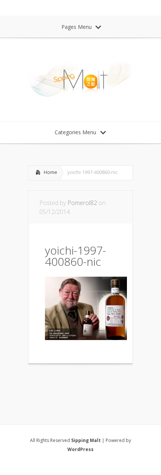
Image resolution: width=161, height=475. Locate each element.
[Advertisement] (88, 384)
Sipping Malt (86, 440)
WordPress (80, 449)
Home (50, 172)
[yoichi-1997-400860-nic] (86, 338)
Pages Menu (76, 26)
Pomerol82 (82, 203)
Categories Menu (75, 132)
